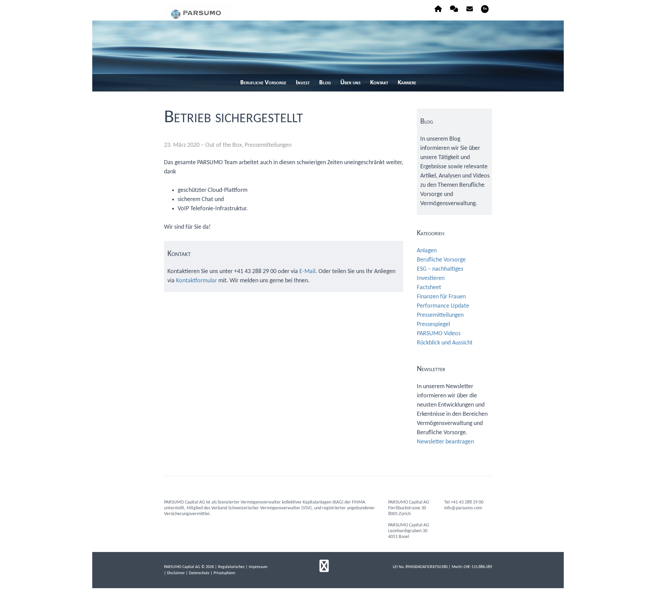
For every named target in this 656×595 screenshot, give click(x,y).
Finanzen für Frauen (441, 297)
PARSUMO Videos (439, 333)
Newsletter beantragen (445, 442)
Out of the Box (223, 145)
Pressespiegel (433, 324)
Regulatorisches (231, 567)
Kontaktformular (196, 281)
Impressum (258, 567)
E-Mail (307, 271)
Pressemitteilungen (268, 145)
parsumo (198, 11)
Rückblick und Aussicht (445, 343)
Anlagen (427, 250)
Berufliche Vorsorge (441, 260)
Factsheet (429, 287)
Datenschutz (199, 573)
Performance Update (443, 306)
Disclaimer (176, 573)
